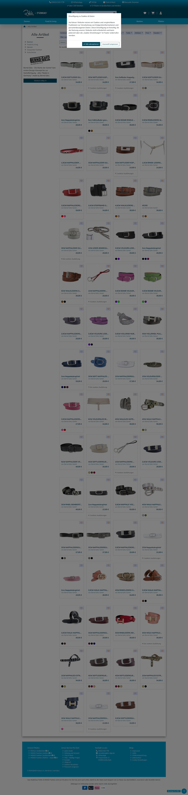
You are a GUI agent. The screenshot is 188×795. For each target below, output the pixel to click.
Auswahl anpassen (110, 44)
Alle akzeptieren (92, 44)
